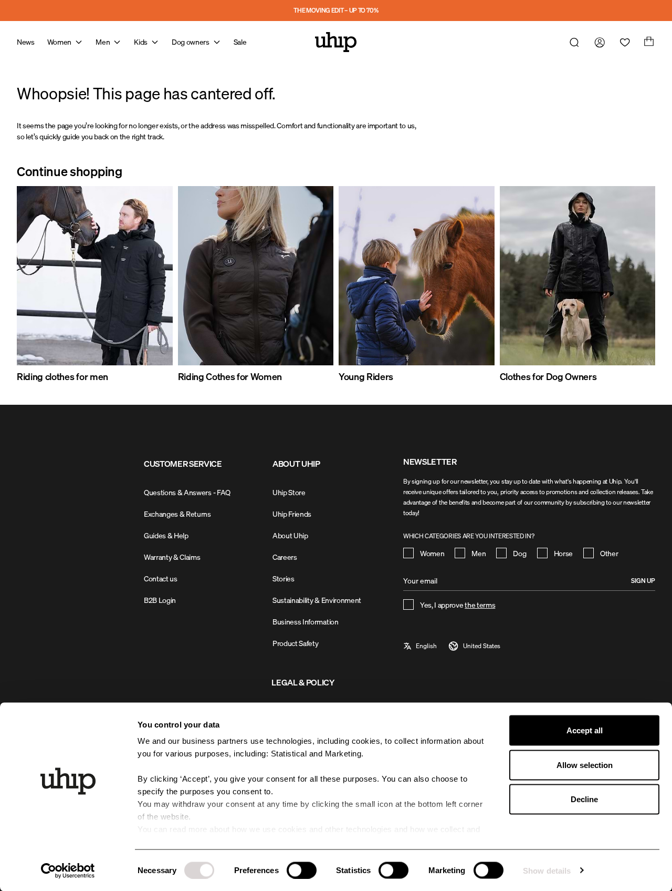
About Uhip (290, 535)
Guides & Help (166, 535)
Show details (547, 870)
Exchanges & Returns (177, 514)
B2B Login (160, 600)
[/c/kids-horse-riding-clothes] (417, 275)
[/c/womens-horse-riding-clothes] (256, 275)
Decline (584, 799)
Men (103, 42)
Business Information (305, 622)
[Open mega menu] (79, 42)
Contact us (160, 578)
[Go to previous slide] (42, 284)
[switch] (302, 870)
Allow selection (584, 764)
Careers (284, 557)
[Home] (336, 42)
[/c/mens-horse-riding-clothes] (95, 275)
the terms (480, 605)
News (26, 42)
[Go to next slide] (630, 284)
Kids (141, 42)
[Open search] (572, 42)
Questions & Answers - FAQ (187, 492)
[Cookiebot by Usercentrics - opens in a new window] (68, 870)
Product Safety (295, 643)
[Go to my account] (597, 42)
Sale (240, 42)
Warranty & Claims (172, 557)
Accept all (584, 730)
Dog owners (190, 42)
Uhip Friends (291, 514)
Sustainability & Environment (316, 600)
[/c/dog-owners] (578, 275)
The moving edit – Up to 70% (335, 10)
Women (59, 42)
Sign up (643, 581)
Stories (283, 578)
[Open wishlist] (622, 42)
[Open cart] (647, 42)
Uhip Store (289, 492)
